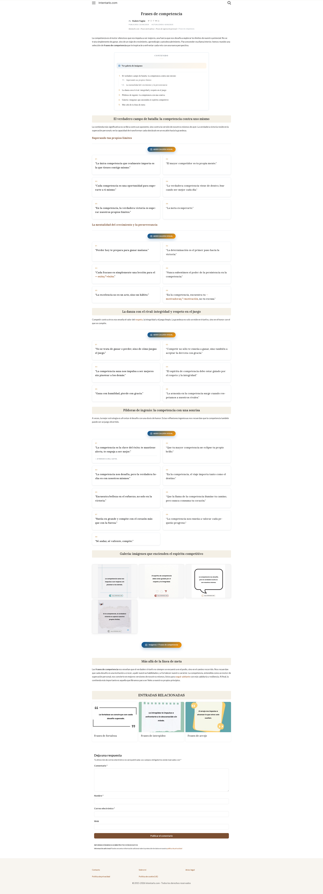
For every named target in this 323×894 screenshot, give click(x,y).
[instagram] (151, 21)
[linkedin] (158, 21)
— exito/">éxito (104, 276)
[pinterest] (153, 21)
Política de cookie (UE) (148, 876)
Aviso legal (190, 870)
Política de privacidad (101, 876)
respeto (139, 319)
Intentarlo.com (108, 3)
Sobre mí (142, 870)
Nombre (98, 795)
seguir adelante (183, 676)
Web (96, 821)
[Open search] (229, 3)
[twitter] (148, 21)
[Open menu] (94, 3)
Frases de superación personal (166, 28)
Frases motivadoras (147, 28)
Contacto (96, 870)
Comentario (100, 765)
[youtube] (156, 21)
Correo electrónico (104, 808)
